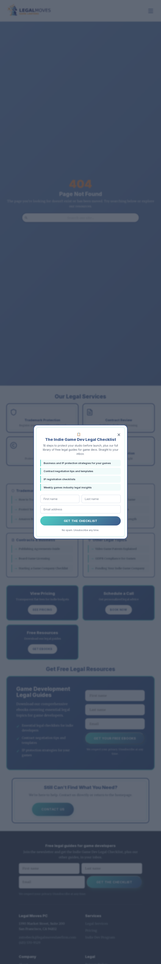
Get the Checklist (80, 521)
